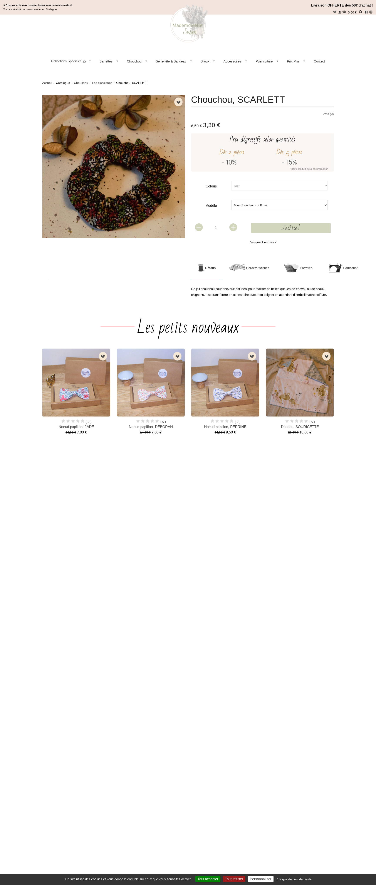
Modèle (211, 205)
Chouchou (81, 82)
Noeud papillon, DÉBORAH (151, 427)
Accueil (47, 82)
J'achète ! (291, 228)
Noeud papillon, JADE (76, 427)
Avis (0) (328, 114)
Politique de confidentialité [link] (294, 879)
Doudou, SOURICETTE (300, 427)
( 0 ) (88, 421)
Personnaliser (260, 879)
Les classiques (102, 82)
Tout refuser (234, 879)
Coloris (211, 186)
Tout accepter (208, 879)
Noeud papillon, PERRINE (225, 427)
